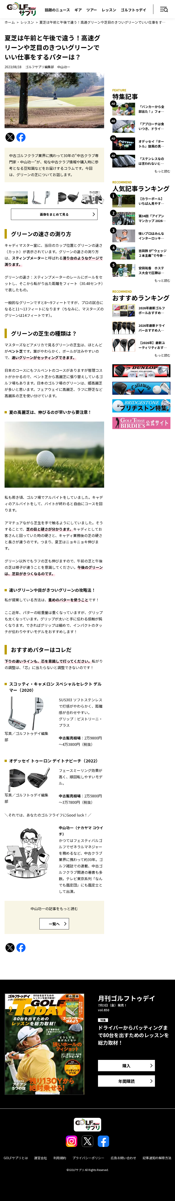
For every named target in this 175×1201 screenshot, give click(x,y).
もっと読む (162, 171)
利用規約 (59, 1158)
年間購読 (126, 1081)
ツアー (91, 9)
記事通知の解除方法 (157, 1158)
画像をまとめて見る (54, 214)
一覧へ (54, 923)
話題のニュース (57, 9)
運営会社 (40, 1158)
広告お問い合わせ (123, 1158)
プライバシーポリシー (88, 1158)
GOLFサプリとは (16, 1158)
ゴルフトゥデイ (133, 9)
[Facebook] (20, 137)
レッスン (109, 9)
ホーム (10, 22)
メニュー (164, 10)
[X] (10, 137)
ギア (78, 9)
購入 (126, 1066)
